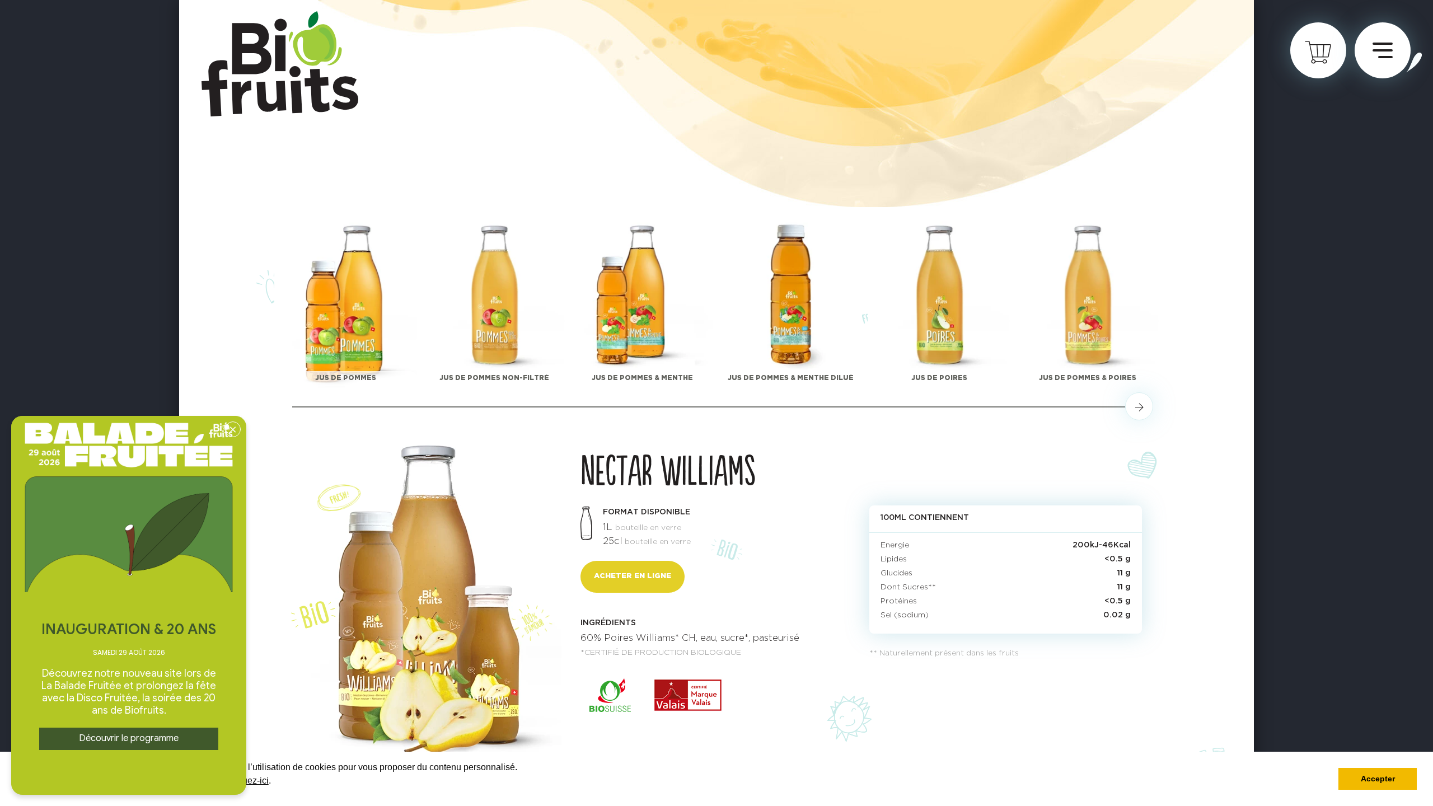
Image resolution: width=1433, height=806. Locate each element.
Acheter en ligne (632, 576)
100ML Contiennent (925, 517)
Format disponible (646, 512)
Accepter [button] (1378, 778)
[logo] (280, 63)
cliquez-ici (248, 780)
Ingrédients (608, 623)
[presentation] (1139, 406)
